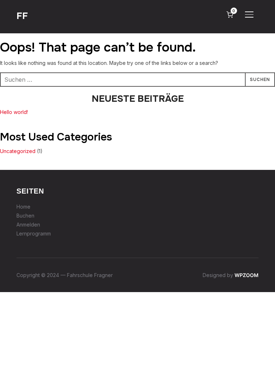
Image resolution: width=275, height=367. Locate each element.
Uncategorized (17, 151)
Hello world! (14, 112)
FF (22, 16)
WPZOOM (247, 275)
